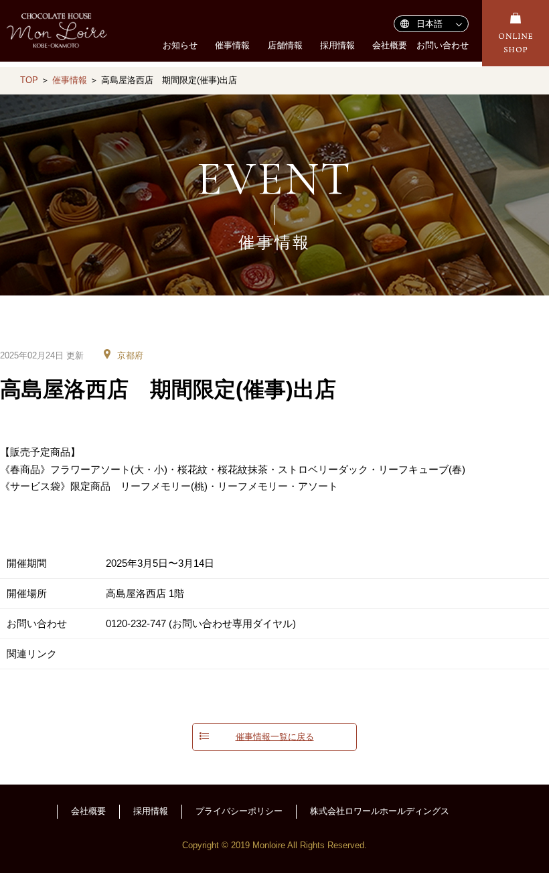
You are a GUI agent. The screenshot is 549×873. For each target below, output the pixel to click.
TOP (29, 80)
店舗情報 (285, 45)
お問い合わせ (442, 45)
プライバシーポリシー (239, 811)
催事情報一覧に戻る (275, 737)
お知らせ (180, 45)
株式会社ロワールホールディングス (379, 811)
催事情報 (232, 45)
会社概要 (389, 45)
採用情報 (337, 45)
